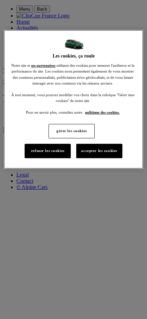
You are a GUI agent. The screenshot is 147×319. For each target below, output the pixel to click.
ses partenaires (43, 66)
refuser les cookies (48, 151)
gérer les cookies (71, 131)
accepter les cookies (99, 151)
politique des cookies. (102, 112)
